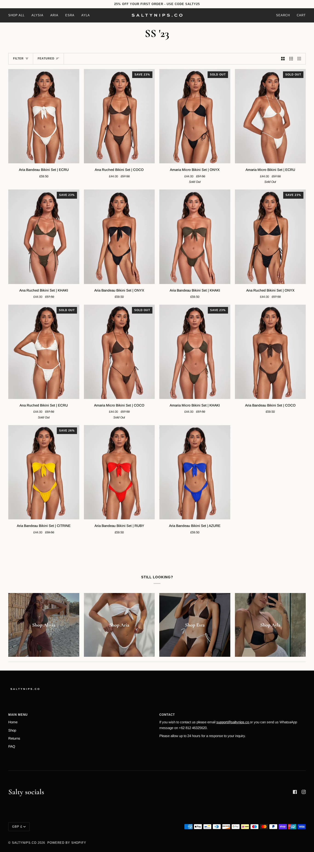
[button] (18, 15)
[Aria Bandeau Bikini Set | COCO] (270, 352)
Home (12, 722)
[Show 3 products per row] (291, 58)
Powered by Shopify (66, 842)
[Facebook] (295, 792)
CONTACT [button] (167, 714)
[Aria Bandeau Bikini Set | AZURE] (194, 472)
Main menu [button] (18, 714)
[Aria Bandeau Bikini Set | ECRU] (43, 116)
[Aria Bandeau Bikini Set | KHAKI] (194, 236)
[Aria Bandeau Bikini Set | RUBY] (119, 472)
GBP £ (17, 826)
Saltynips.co (24, 842)
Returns (14, 738)
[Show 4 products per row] (300, 58)
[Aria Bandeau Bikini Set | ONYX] (119, 236)
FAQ (11, 746)
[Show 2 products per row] (283, 58)
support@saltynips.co (233, 722)
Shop (12, 730)
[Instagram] (304, 792)
